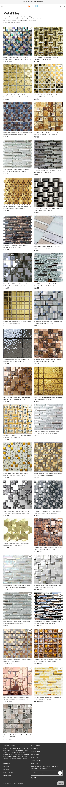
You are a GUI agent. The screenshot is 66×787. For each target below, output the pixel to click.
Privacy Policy (35, 757)
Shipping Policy (35, 751)
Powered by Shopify (18, 783)
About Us (6, 766)
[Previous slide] (6, 41)
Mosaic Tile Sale (8, 772)
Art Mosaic (6, 769)
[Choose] (29, 52)
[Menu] (2, 6)
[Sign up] (60, 773)
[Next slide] (29, 41)
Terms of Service (36, 760)
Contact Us (34, 748)
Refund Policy (35, 754)
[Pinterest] (35, 777)
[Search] (6, 6)
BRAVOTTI (9, 783)
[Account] (60, 6)
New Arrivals (7, 775)
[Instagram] (32, 777)
